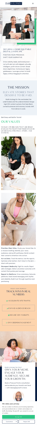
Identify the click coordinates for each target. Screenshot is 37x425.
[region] (18, 413)
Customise (9, 421)
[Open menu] (32, 3)
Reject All (26, 421)
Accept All (18, 417)
